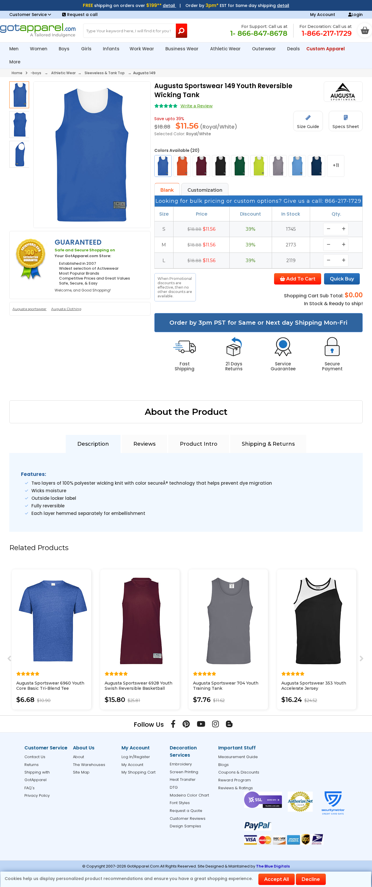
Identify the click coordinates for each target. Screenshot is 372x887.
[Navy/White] (316, 166)
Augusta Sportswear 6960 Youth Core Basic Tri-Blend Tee (50, 685)
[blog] (229, 725)
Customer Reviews (187, 818)
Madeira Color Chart (189, 795)
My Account (322, 14)
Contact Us (34, 757)
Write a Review (196, 106)
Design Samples (185, 826)
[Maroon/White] (201, 166)
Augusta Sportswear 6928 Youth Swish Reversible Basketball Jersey (138, 688)
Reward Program (234, 780)
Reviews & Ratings (235, 788)
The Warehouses (89, 764)
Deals (293, 49)
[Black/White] (220, 166)
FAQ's (29, 788)
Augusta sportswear (29, 309)
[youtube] (201, 725)
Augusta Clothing (66, 309)
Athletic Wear (226, 49)
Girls (87, 49)
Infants (111, 49)
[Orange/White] (182, 166)
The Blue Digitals (273, 866)
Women (39, 49)
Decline (311, 879)
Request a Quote (186, 810)
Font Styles (180, 803)
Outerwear (264, 49)
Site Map (81, 772)
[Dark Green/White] (239, 166)
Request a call (82, 14)
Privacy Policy (37, 795)
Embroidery (181, 764)
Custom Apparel (326, 49)
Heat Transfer (183, 779)
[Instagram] (215, 725)
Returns (31, 764)
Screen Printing (184, 772)
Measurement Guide (238, 757)
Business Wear (182, 49)
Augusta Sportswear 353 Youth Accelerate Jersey (313, 685)
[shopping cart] (364, 30)
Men (14, 49)
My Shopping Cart (138, 772)
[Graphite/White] (278, 166)
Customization (204, 190)
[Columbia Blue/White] (297, 166)
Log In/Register (135, 757)
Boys (65, 49)
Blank (167, 190)
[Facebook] (173, 725)
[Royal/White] (163, 166)
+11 (335, 165)
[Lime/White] (259, 166)
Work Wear (142, 49)
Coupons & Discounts (238, 772)
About (78, 757)
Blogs (223, 764)
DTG (174, 787)
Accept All (276, 879)
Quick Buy (342, 279)
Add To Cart (300, 279)
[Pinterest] (186, 725)
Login (357, 14)
